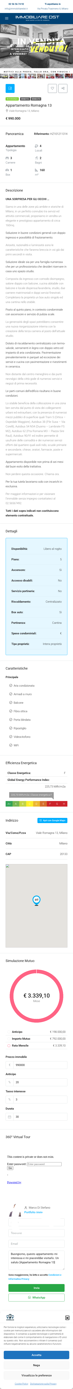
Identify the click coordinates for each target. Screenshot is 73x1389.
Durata (10, 1108)
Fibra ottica (20, 711)
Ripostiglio (20, 728)
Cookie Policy (21, 1384)
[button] (67, 1317)
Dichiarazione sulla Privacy (43, 1384)
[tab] (10, 88)
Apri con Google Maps (53, 820)
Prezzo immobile (16, 1057)
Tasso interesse (15, 1091)
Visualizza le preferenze (37, 1375)
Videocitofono (22, 737)
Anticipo (11, 1074)
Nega (36, 1365)
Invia (36, 1288)
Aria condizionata (24, 685)
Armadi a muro (23, 694)
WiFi (16, 745)
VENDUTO (36, 99)
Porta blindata (22, 719)
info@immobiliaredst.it (16, 8)
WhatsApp (38, 1297)
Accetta (36, 1355)
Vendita (25, 99)
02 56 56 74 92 (16, 4)
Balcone (18, 702)
